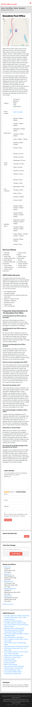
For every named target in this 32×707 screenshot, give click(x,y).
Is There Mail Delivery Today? (12, 670)
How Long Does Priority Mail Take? (14, 666)
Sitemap (17, 704)
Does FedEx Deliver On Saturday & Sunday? (16, 646)
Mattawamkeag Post (10, 588)
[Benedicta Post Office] (16, 30)
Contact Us (22, 704)
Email (6, 500)
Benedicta (22, 8)
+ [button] (4, 21)
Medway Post (8, 574)
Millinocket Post (8, 581)
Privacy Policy (10, 704)
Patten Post (7, 567)
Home (3, 8)
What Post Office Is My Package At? (14, 628)
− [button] (4, 24)
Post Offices (9, 8)
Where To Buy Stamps (10, 661)
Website (6, 506)
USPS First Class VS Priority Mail (13, 668)
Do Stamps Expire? (9, 662)
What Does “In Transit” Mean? (12, 657)
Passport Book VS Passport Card (13, 655)
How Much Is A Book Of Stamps (13, 621)
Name (6, 494)
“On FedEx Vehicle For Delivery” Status (15, 623)
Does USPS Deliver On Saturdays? (13, 637)
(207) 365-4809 (17, 112)
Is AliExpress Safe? (9, 659)
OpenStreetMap (21, 45)
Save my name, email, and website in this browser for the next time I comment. (15, 515)
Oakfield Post (8, 596)
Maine (16, 8)
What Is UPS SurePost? (10, 664)
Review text (7, 476)
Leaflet (12, 45)
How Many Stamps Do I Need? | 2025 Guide (16, 615)
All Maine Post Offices (8, 604)
